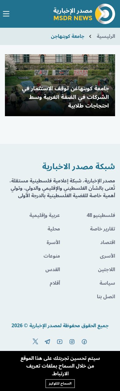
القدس (52, 269)
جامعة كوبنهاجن (67, 36)
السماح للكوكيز (60, 383)
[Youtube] (60, 342)
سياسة (107, 283)
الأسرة (53, 242)
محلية (53, 229)
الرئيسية (106, 36)
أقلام (55, 283)
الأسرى (107, 256)
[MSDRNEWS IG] (72, 342)
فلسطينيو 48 (100, 215)
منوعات (51, 256)
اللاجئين (106, 269)
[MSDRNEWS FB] (84, 342)
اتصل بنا (106, 296)
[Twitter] (35, 342)
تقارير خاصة (102, 229)
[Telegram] (47, 342)
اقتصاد (107, 242)
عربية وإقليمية (44, 215)
